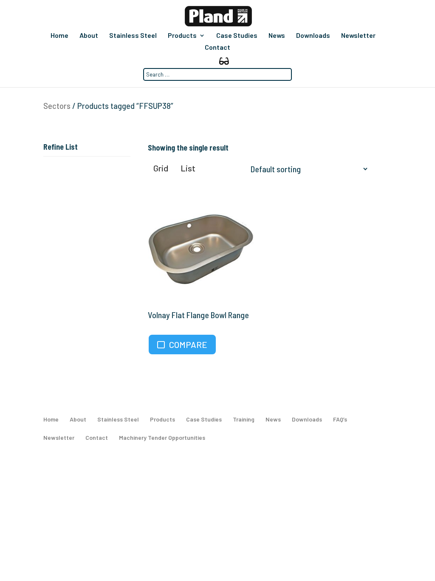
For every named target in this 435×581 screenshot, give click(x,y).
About (88, 35)
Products (182, 35)
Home (59, 35)
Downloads (313, 35)
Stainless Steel (133, 35)
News (276, 35)
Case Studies (236, 35)
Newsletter (358, 35)
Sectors (57, 106)
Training (243, 419)
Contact (217, 47)
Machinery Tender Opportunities (162, 437)
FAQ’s (340, 419)
